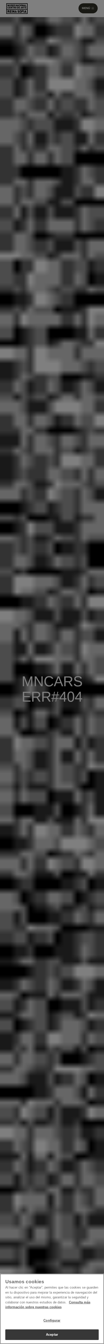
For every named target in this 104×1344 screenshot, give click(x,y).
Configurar (51, 1320)
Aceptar (52, 1334)
